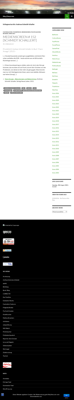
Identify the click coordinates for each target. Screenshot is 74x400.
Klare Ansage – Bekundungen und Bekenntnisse (20, 79)
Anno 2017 (12, 33)
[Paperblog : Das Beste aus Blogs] (7, 264)
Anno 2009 (55, 152)
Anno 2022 (55, 107)
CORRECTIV (7, 294)
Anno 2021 (55, 110)
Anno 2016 (55, 128)
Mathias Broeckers (8, 318)
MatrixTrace (56, 59)
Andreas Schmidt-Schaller (12, 88)
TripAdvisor (55, 86)
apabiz (5, 283)
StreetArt (55, 79)
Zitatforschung (7, 352)
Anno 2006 (55, 162)
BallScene (55, 34)
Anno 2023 (55, 103)
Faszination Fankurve (9, 304)
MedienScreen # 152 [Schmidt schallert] (20, 38)
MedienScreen (26, 32)
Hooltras (55, 55)
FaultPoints (55, 41)
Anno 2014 (55, 135)
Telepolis (55, 83)
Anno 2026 (55, 93)
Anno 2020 (55, 114)
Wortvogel (6, 349)
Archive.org (6, 276)
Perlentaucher (7, 332)
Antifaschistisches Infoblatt (11, 280)
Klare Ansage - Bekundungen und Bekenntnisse (27, 90)
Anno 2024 (55, 100)
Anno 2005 (55, 166)
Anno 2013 (55, 138)
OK (67, 395)
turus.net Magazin (8, 342)
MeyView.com (8, 16)
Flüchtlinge (8, 90)
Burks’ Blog (6, 290)
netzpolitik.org (7, 325)
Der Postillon (7, 297)
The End (5, 356)
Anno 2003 (55, 173)
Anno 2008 (55, 155)
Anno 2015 (55, 131)
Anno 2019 (55, 117)
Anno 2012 (55, 141)
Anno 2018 (55, 121)
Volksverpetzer (7, 345)
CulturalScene (7, 32)
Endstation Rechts (8, 300)
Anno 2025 (55, 97)
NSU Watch (6, 328)
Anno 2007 (55, 159)
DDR (35, 88)
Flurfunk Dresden (8, 311)
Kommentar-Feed (8, 385)
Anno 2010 (55, 148)
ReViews (5, 33)
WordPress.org (7, 389)
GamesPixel (55, 48)
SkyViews (55, 76)
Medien (6, 92)
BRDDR (29, 88)
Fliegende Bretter (8, 307)
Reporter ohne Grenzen (10, 338)
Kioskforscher (7, 314)
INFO (66, 398)
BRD (24, 88)
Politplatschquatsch (9, 335)
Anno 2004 (55, 169)
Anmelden (6, 378)
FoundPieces (17, 32)
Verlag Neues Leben (16, 92)
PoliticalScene (36, 32)
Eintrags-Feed (7, 382)
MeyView (55, 90)
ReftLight (55, 69)
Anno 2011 (55, 145)
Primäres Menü (71, 16)
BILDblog (5, 287)
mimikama (6, 321)
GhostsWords (56, 52)
